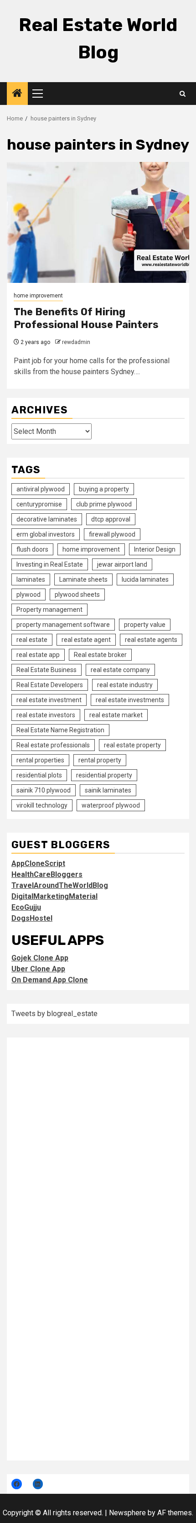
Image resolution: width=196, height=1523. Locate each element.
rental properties (40, 760)
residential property (104, 775)
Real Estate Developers (49, 684)
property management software (63, 624)
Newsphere (127, 1512)
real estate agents (151, 639)
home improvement (38, 295)
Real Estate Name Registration (60, 730)
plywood (28, 594)
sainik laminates (108, 790)
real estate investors (45, 715)
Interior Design (154, 549)
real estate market (116, 715)
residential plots (39, 775)
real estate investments (130, 700)
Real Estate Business (46, 669)
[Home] (17, 94)
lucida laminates (145, 579)
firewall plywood (112, 534)
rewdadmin (76, 342)
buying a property (104, 489)
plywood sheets (77, 594)
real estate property (132, 745)
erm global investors (45, 534)
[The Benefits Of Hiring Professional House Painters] (98, 222)
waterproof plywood (111, 805)
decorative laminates (46, 519)
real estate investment (49, 700)
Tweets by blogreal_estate (54, 1013)
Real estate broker (100, 654)
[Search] (182, 94)
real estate (31, 639)
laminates (30, 579)
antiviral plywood (40, 489)
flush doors (32, 549)
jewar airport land (122, 564)
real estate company (120, 669)
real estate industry (125, 684)
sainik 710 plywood (43, 790)
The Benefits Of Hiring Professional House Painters (86, 318)
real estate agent (86, 639)
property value (144, 624)
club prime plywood (104, 504)
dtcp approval (110, 519)
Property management (49, 609)
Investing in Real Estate (49, 564)
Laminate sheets (83, 579)
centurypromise (39, 504)
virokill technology (41, 805)
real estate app (38, 654)
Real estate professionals (53, 745)
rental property (99, 760)
